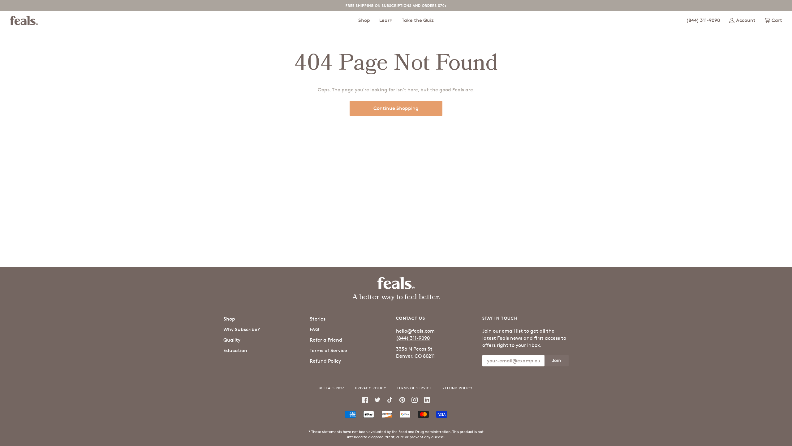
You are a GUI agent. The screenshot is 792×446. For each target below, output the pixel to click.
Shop (229, 319)
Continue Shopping (396, 108)
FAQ (314, 329)
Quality (231, 340)
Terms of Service (328, 350)
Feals (329, 388)
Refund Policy (325, 361)
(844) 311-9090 (413, 338)
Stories (317, 319)
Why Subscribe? (241, 329)
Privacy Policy (370, 388)
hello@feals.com (415, 331)
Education (235, 350)
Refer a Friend (326, 340)
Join (556, 360)
